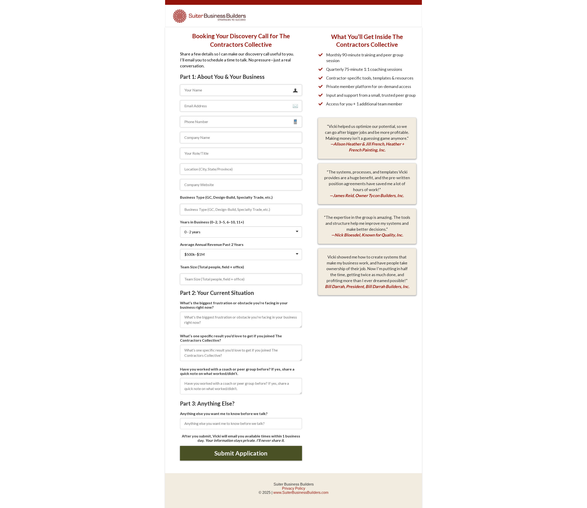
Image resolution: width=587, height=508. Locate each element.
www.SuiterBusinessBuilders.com (300, 492)
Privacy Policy (293, 488)
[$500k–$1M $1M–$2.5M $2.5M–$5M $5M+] (241, 254)
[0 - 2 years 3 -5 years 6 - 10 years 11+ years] (241, 232)
